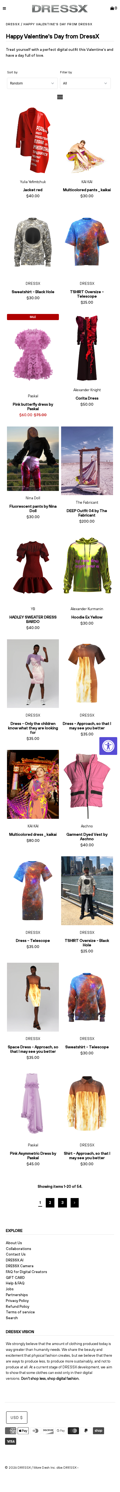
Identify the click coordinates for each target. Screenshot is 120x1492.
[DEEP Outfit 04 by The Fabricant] (87, 460)
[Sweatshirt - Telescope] (87, 997)
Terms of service (20, 1312)
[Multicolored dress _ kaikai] (33, 784)
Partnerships (17, 1295)
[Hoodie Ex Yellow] (87, 567)
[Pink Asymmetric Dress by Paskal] (33, 1103)
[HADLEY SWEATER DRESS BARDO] (33, 567)
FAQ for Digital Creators (26, 1272)
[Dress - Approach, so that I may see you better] (87, 673)
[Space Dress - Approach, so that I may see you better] (33, 997)
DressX (13, 24)
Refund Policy (17, 1306)
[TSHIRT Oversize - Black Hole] (87, 890)
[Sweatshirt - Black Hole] (33, 242)
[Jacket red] (33, 140)
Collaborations (18, 1249)
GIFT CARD (15, 1278)
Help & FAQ (15, 1283)
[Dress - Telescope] (33, 890)
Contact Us (16, 1254)
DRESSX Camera (19, 1266)
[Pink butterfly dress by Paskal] (33, 354)
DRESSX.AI (14, 1260)
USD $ (17, 1418)
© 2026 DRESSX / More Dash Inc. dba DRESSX (40, 1467)
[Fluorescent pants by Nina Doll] (33, 458)
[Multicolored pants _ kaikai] (87, 140)
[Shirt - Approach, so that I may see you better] (87, 1103)
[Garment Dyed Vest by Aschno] (87, 784)
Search (12, 1318)
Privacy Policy (17, 1301)
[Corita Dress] (87, 348)
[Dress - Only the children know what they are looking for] (33, 673)
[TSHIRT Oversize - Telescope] (87, 242)
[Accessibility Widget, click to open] (108, 746)
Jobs (10, 1289)
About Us (14, 1243)
